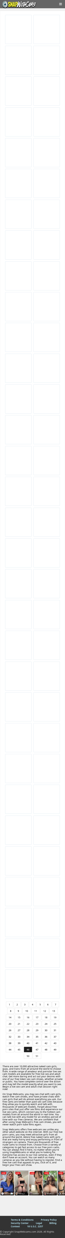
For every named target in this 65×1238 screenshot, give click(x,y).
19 (55, 1017)
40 (28, 1043)
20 (10, 1023)
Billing (52, 1223)
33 (19, 1036)
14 (10, 1017)
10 (26, 1011)
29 (37, 1030)
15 (19, 1017)
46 (28, 1049)
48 (46, 1049)
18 (46, 1017)
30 (46, 1030)
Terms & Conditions (22, 1219)
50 (28, 1056)
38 (10, 1043)
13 (53, 1011)
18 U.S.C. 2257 (35, 1226)
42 (46, 1043)
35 (37, 1036)
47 (37, 1049)
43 (55, 1043)
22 (28, 1023)
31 (55, 1030)
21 (19, 1023)
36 (46, 1036)
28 (28, 1030)
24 (46, 1023)
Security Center (19, 1223)
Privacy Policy (49, 1219)
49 (55, 1049)
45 (19, 1049)
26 (10, 1030)
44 (10, 1049)
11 (35, 1011)
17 (37, 1017)
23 (37, 1023)
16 (28, 1017)
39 (19, 1043)
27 (19, 1030)
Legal (39, 1223)
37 (55, 1036)
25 (55, 1023)
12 (44, 1011)
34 (28, 1036)
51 (37, 1056)
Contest (15, 1226)
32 (10, 1036)
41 (37, 1043)
